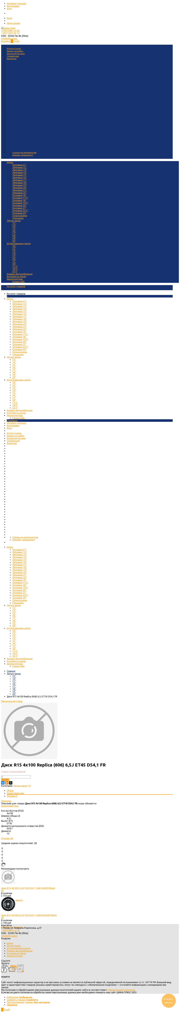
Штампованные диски (19, 243)
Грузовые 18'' (19, 200)
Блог (9, 8)
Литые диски (14, 220)
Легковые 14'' (19, 172)
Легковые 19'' (19, 185)
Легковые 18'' (19, 182)
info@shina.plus (9, 38)
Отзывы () (7, 838)
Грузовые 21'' (19, 165)
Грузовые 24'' (19, 213)
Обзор (10, 790)
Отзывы (12, 796)
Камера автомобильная (19, 274)
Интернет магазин (16, 3)
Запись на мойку (15, 51)
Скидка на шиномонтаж (24, 152)
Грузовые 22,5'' (20, 210)
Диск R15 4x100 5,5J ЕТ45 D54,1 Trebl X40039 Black (28, 888)
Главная (11, 671)
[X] (10, 783)
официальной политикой (121, 990)
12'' (14, 248)
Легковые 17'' (19, 180)
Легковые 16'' (19, 177)
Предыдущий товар (11, 701)
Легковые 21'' (19, 190)
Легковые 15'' (19, 175)
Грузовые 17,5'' (20, 198)
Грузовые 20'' (19, 205)
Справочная (13, 56)
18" (14, 264)
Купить (5, 780)
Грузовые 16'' (19, 195)
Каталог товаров (16, 286)
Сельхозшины (19, 215)
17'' (14, 233)
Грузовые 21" (19, 208)
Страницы (12, 420)
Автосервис (13, 6)
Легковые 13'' (19, 170)
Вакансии (11, 58)
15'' (14, 228)
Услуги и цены (14, 48)
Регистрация (13, 23)
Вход (9, 18)
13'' (14, 223)
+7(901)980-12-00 (10, 30)
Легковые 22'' (19, 193)
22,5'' (15, 271)
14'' (14, 225)
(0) (2, 890)
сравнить (18, 900)
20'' (14, 241)
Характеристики (15, 793)
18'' (14, 236)
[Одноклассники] (6, 783)
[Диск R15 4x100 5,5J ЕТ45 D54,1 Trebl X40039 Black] (8, 883)
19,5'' (15, 269)
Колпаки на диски (16, 276)
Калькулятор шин (16, 53)
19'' (14, 238)
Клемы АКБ (18, 281)
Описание (6, 801)
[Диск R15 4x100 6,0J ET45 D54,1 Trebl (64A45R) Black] (8, 910)
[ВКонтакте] (2, 783)
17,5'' (15, 266)
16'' (14, 231)
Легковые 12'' (19, 167)
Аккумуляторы (15, 279)
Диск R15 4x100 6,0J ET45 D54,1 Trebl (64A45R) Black (29, 915)
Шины (10, 162)
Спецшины (18, 218)
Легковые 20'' (19, 187)
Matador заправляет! (22, 155)
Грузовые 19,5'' (20, 203)
